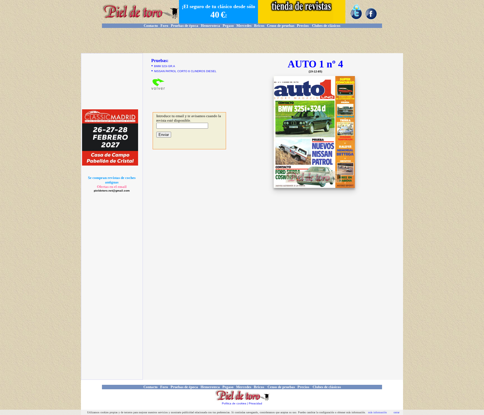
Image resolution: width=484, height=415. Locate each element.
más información (377, 412)
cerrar (396, 412)
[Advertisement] (242, 40)
